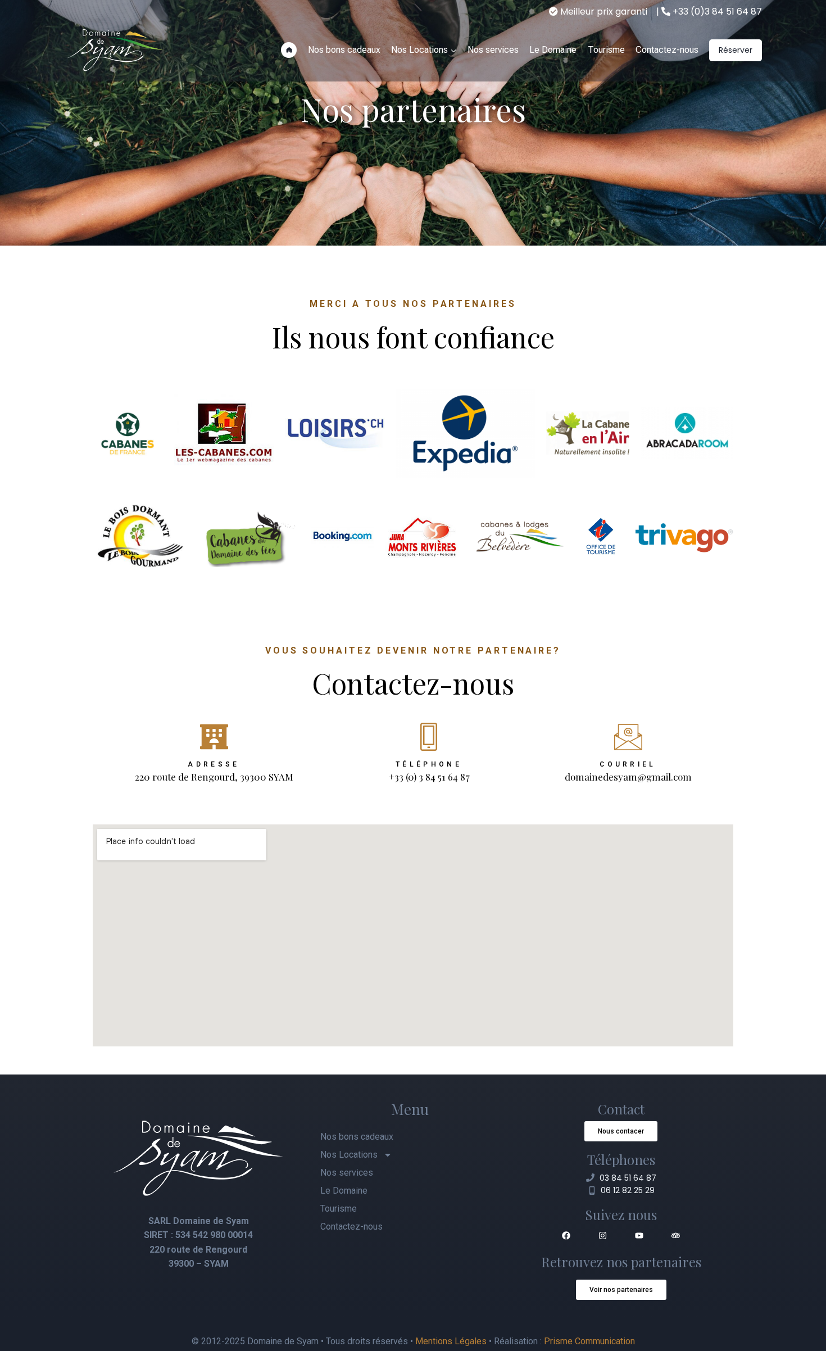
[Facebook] (566, 1235)
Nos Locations (349, 1154)
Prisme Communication (589, 1341)
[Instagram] (602, 1235)
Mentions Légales (451, 1341)
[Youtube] (639, 1235)
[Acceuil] (289, 50)
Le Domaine (553, 49)
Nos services (493, 49)
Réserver (735, 50)
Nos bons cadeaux (344, 49)
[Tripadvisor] (676, 1235)
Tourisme (606, 49)
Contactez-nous (667, 49)
